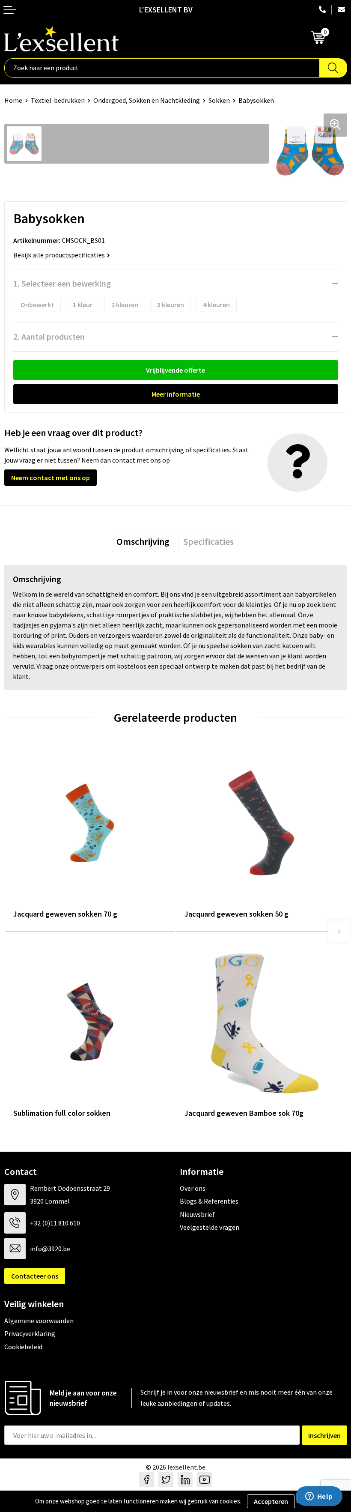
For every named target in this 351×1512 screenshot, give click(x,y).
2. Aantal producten (49, 336)
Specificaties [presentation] (208, 541)
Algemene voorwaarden (39, 1320)
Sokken (219, 100)
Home (13, 100)
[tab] (143, 541)
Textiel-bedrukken (58, 100)
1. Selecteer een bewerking (62, 283)
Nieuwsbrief (197, 1214)
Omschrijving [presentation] (143, 541)
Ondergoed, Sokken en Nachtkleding (146, 100)
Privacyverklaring (29, 1333)
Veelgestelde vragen (209, 1227)
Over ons (192, 1188)
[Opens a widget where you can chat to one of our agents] (318, 1497)
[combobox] (162, 68)
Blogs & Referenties (209, 1201)
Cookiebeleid (23, 1346)
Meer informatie (176, 394)
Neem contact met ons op (50, 477)
